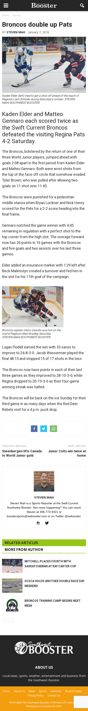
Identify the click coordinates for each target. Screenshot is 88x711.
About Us (19, 691)
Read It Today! (73, 691)
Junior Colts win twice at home (67, 453)
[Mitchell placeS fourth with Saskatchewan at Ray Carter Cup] (12, 566)
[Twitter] (48, 523)
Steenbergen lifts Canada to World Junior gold (22, 453)
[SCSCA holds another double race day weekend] (12, 586)
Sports (42, 691)
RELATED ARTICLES (21, 542)
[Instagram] (39, 523)
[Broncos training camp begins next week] (12, 605)
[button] (82, 5)
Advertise (55, 691)
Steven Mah (16, 32)
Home (6, 691)
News (32, 691)
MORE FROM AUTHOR (24, 549)
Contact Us (53, 695)
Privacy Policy (36, 695)
